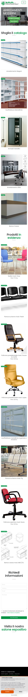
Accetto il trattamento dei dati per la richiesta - (12, 612)
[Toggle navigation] (24, 2)
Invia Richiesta (14, 617)
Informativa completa (13, 613)
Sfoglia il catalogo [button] (14, 18)
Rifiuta (20, 691)
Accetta (7, 691)
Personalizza (14, 695)
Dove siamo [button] (14, 21)
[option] (14, 16)
